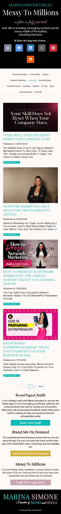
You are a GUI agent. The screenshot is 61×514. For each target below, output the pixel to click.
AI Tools (44, 86)
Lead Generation (25, 92)
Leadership (32, 80)
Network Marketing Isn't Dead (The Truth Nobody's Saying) (26, 210)
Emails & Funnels (14, 86)
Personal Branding (19, 74)
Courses (45, 74)
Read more (11, 162)
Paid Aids (38, 92)
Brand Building (45, 80)
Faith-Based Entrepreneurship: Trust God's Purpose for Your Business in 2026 (26, 349)
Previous (22, 386)
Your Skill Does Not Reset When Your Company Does (26, 137)
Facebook (26, 86)
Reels (52, 86)
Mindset (36, 86)
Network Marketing (18, 80)
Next (41, 386)
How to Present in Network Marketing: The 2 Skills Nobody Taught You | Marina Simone (29, 278)
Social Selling (34, 74)
